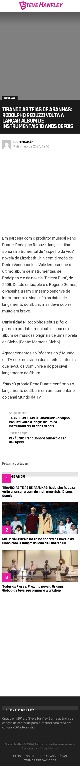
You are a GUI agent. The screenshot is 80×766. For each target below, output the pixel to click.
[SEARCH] (75, 5)
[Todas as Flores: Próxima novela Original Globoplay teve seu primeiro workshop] (40, 566)
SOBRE (30, 756)
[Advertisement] (40, 193)
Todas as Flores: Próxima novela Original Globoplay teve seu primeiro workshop (33, 588)
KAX (40, 748)
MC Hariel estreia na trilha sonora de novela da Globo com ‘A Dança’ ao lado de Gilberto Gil (38, 541)
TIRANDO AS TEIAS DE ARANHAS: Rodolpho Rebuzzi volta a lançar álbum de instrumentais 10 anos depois (39, 491)
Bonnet (53, 748)
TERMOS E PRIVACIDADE (40, 760)
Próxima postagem (15, 463)
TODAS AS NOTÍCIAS (53, 756)
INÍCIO (17, 756)
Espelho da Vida (59, 251)
